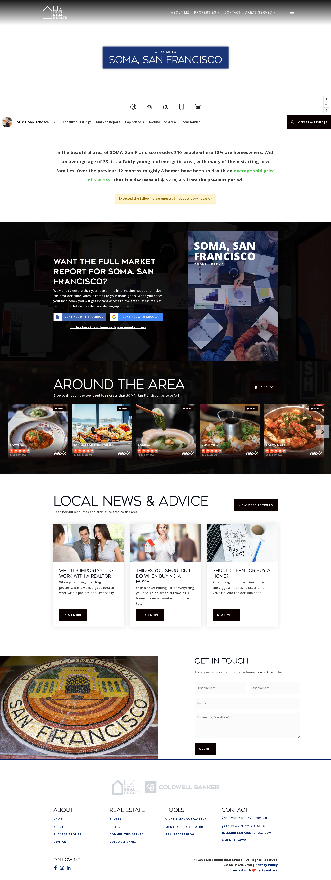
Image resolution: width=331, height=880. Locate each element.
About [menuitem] (58, 827)
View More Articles (256, 505)
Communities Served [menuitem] (127, 834)
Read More (73, 615)
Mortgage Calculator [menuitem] (184, 827)
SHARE (61, 408)
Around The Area (162, 122)
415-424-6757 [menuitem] (235, 840)
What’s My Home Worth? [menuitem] (186, 819)
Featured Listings (77, 122)
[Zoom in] (326, 99)
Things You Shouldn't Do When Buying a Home (163, 576)
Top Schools (134, 122)
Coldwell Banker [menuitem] (124, 842)
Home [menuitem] (57, 819)
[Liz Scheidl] (7, 122)
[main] (165, 322)
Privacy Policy (266, 865)
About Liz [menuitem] (180, 12)
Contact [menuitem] (232, 12)
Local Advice (190, 122)
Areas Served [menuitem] (259, 12)
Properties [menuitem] (205, 12)
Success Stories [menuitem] (67, 834)
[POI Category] (133, 107)
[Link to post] (88, 543)
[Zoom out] (326, 104)
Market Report (108, 122)
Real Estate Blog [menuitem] (180, 834)
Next (322, 431)
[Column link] (55, 12)
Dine (264, 387)
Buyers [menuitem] (115, 819)
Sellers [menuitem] (116, 827)
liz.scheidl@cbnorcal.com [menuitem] (248, 833)
